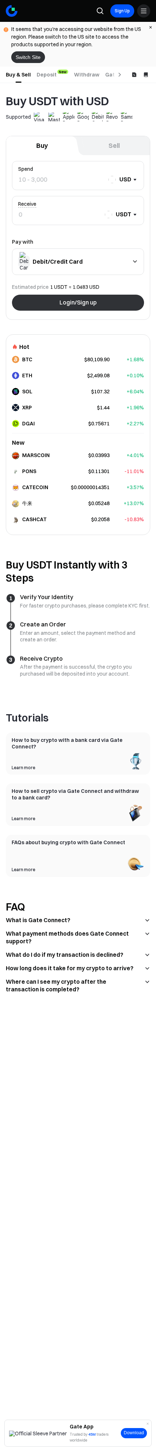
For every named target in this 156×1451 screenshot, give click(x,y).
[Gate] (11, 11)
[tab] (18, 75)
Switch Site (28, 57)
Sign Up (122, 10)
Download (134, 1432)
